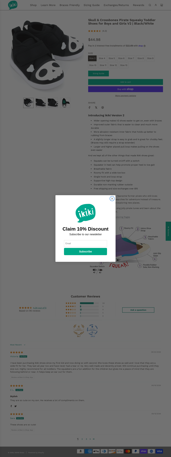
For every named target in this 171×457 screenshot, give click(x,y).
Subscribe (85, 251)
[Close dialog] (112, 198)
